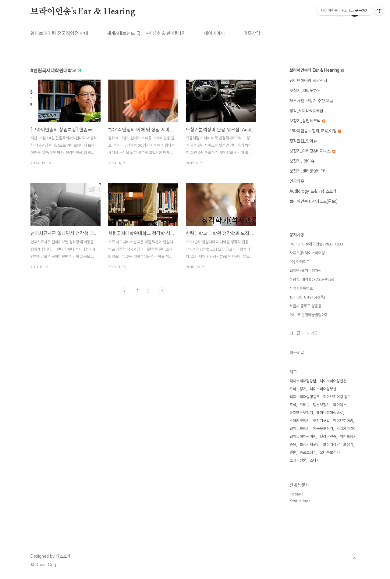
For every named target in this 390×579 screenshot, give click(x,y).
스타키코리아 (346, 428)
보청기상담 (331, 444)
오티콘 (305, 404)
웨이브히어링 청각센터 (308, 80)
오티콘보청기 (330, 452)
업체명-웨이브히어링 (305, 270)
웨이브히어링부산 (323, 389)
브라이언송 (328, 436)
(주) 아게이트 (299, 261)
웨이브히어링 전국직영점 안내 (59, 33)
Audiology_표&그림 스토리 (312, 191)
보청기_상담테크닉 (305, 120)
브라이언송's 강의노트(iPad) (313, 201)
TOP (355, 558)
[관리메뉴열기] (379, 10)
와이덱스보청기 (301, 412)
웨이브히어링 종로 (337, 397)
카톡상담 (252, 33)
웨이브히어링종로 (329, 412)
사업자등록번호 (301, 288)
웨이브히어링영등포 (304, 397)
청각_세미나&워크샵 (306, 110)
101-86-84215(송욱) (307, 297)
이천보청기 (348, 436)
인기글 (312, 333)
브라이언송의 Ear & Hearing (315, 70)
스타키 (315, 460)
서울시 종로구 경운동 (305, 306)
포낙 (292, 404)
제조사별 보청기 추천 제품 (311, 100)
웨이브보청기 (299, 428)
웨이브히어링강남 (302, 381)
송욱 (292, 444)
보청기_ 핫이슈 (301, 161)
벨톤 (292, 452)
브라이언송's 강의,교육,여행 (313, 130)
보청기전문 (297, 460)
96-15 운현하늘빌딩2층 (308, 315)
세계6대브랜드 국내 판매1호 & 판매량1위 (146, 33)
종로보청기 (308, 452)
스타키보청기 (299, 420)
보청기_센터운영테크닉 (308, 171)
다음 (161, 291)
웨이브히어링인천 (333, 381)
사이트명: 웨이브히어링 (307, 253)
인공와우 (296, 181)
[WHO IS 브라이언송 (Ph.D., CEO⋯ (317, 244)
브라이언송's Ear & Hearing (82, 12)
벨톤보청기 (321, 404)
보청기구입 (321, 420)
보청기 (348, 444)
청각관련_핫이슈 (303, 140)
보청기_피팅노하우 (305, 90)
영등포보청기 (323, 428)
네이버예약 (214, 33)
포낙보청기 (297, 389)
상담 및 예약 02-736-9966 (312, 279)
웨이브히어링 (343, 420)
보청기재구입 (310, 444)
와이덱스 (339, 404)
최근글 (294, 333)
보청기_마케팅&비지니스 (310, 150)
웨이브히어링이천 (302, 436)
